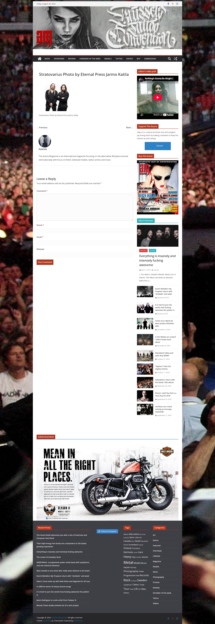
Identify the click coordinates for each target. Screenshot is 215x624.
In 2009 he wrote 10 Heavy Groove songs (54, 586)
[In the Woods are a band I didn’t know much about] (145, 341)
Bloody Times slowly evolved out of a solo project (58, 605)
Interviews (59, 58)
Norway (133, 567)
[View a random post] (175, 59)
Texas (141, 584)
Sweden (142, 580)
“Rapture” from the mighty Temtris (163, 367)
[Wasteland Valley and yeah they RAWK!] (145, 356)
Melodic (145, 557)
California (138, 537)
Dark (132, 541)
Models (108, 58)
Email (40, 237)
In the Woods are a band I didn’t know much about (165, 339)
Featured (143, 250)
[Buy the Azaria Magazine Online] (157, 162)
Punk (137, 575)
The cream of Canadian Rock (49, 557)
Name (40, 225)
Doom (126, 545)
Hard (140, 552)
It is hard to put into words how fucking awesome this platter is (165, 307)
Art (140, 534)
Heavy (127, 556)
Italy (133, 557)
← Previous (42, 127)
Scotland (134, 581)
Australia (126, 537)
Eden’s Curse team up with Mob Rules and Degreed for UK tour (63, 581)
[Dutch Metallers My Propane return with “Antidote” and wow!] (145, 293)
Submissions (150, 58)
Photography (131, 571)
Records (144, 575)
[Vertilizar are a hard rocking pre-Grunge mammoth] (145, 411)
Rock (127, 580)
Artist (143, 534)
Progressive (129, 575)
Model (137, 562)
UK (136, 588)
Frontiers (136, 548)
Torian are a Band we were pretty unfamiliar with (164, 323)
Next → (129, 127)
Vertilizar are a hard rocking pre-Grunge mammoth (163, 409)
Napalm (127, 567)
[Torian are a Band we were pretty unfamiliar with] (145, 325)
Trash (132, 589)
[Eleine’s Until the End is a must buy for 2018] (145, 396)
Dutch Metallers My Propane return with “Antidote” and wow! (163, 291)
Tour (126, 588)
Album (126, 534)
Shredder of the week (90, 58)
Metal (128, 562)
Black (132, 537)
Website (40, 249)
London (138, 557)
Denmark (144, 541)
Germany (128, 552)
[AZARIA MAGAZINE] (107, 8)
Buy (138, 58)
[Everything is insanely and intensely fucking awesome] (157, 236)
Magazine (157, 561)
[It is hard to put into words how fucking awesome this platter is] (145, 309)
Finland (127, 548)
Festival (140, 545)
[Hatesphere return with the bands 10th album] (145, 383)
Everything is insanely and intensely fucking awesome (157, 260)
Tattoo (119, 58)
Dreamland (133, 544)
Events (129, 58)
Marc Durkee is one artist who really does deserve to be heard (63, 571)
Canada (127, 540)
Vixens (126, 593)
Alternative (134, 534)
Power (141, 571)
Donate (159, 146)
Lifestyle (156, 556)
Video (143, 589)
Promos (156, 582)
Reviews (72, 58)
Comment (42, 191)
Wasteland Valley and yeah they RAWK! (164, 354)
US (139, 589)
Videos (156, 603)
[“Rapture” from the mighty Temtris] (145, 369)
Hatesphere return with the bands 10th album (165, 381)
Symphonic (128, 585)
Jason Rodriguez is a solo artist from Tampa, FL (57, 600)
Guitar (136, 552)
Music (47, 58)
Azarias (156, 270)
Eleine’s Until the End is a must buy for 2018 (165, 394)
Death (138, 541)
